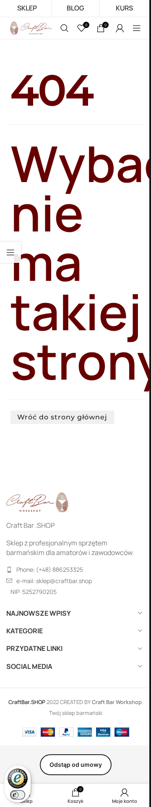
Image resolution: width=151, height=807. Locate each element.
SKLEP (27, 8)
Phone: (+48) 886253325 (49, 569)
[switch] (17, 794)
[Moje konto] (120, 28)
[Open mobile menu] (136, 28)
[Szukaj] (64, 28)
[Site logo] (31, 27)
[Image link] (37, 501)
